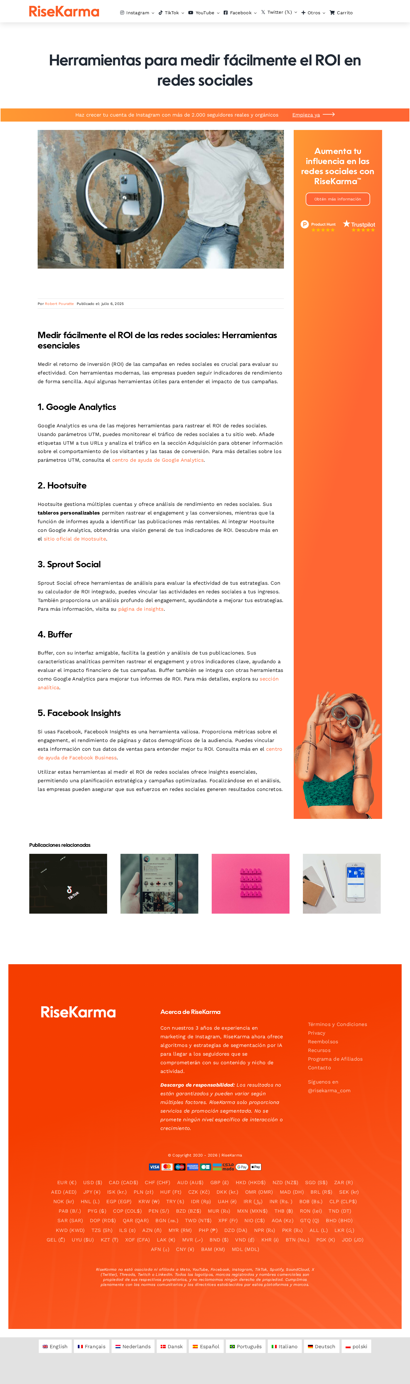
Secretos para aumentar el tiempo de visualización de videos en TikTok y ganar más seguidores (63, 863)
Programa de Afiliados (335, 1059)
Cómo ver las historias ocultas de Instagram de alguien (246, 871)
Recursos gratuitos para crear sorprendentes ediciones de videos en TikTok (154, 863)
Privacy (316, 1033)
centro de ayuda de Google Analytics (158, 460)
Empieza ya (306, 115)
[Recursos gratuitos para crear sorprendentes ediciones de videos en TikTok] (159, 884)
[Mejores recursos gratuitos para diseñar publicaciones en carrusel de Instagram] (342, 884)
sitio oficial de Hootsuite (75, 539)
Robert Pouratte (59, 304)
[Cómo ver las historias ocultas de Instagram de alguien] (251, 884)
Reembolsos (323, 1041)
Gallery (73, 863)
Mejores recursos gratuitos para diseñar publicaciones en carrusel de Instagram (337, 867)
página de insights (141, 609)
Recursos (319, 1050)
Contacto (319, 1067)
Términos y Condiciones (337, 1024)
